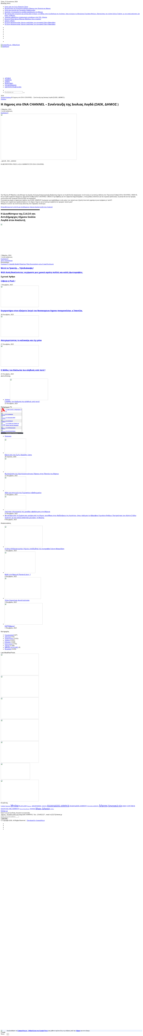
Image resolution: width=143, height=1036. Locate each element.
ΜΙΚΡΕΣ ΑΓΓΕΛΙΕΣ (11, 647)
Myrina (14, 805)
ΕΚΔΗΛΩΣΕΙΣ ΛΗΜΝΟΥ (78, 806)
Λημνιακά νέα (115, 805)
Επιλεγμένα (8, 644)
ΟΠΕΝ (124, 806)
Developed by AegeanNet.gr (36, 820)
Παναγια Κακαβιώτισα (24, 808)
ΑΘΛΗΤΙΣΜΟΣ (36, 806)
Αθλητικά (8, 637)
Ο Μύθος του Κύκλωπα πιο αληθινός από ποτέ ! (23, 370)
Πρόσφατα (8, 436)
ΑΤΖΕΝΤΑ (44, 806)
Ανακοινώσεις (9, 638)
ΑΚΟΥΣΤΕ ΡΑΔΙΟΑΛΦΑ (13, 87)
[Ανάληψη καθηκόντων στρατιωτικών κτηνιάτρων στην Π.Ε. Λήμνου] (20, 762)
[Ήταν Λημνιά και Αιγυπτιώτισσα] (23, 598)
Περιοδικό (8, 649)
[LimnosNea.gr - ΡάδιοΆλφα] (10, 45)
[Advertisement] (71, 62)
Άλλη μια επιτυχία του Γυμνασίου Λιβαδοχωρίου (20, 10)
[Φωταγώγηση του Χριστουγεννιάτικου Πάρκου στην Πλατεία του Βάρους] (15, 472)
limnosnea (8, 806)
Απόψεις (8, 97)
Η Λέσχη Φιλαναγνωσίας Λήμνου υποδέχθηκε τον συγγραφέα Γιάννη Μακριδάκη (30, 22)
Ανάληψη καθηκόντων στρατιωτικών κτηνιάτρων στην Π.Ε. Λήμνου (26, 17)
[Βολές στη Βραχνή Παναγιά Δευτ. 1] (20, 572)
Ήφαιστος (29, 806)
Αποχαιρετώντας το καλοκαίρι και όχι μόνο (21, 340)
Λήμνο (78, 1031)
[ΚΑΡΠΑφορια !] (24, 624)
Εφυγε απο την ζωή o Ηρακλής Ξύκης (16, 7)
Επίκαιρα (7, 642)
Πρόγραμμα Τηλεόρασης (12, 433)
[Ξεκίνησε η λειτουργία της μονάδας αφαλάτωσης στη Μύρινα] (15, 509)
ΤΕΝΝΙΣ (32, 809)
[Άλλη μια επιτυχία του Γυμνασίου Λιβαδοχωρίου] (15, 490)
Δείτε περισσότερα (6, 260)
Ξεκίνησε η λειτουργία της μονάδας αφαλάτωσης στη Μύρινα (24, 12)
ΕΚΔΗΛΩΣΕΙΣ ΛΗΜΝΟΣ (58, 806)
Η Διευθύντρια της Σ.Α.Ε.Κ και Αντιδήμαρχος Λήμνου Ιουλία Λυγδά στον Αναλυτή (27, 207)
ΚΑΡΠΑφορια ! (10, 626)
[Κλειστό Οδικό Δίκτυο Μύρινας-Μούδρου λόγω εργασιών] (15, 779)
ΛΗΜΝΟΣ (8, 80)
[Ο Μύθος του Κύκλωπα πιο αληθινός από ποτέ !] (20, 366)
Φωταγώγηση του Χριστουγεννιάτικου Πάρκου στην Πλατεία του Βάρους (28, 8)
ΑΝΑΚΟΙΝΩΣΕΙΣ (10, 85)
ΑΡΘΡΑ (7, 82)
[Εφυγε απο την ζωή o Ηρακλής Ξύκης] (15, 453)
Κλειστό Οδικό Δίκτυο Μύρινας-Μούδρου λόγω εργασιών (23, 19)
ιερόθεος (52, 808)
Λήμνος (7, 645)
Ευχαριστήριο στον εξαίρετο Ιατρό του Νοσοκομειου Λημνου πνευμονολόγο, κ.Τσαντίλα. (42, 310)
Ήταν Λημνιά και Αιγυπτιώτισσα (17, 600)
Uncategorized (9, 635)
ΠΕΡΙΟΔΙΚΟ (9, 83)
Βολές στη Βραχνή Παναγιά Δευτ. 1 (18, 574)
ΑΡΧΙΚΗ (8, 78)
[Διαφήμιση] (5, 46)
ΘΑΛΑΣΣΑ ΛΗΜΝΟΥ (92, 806)
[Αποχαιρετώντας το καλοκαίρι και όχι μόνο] (20, 336)
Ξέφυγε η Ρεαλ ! (10, 21)
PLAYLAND (23, 806)
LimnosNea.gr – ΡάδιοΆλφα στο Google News (33, 1031)
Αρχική (3, 97)
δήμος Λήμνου (43, 808)
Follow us (4, 811)
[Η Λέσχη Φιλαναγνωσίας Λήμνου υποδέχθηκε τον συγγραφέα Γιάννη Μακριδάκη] (24, 547)
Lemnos (3, 806)
